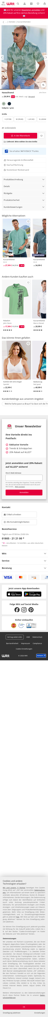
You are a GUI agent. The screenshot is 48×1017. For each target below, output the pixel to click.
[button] (3, 3)
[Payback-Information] (41, 656)
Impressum (25, 643)
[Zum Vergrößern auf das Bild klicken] (43, 85)
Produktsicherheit (12, 200)
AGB (28, 637)
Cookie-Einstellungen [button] (24, 649)
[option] (4, 104)
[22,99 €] (16, 360)
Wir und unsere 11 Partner (14, 888)
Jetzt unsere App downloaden (24, 588)
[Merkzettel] (38, 3)
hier (17, 917)
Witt (4, 553)
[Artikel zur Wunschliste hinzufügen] (41, 136)
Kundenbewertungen (13, 207)
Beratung (7, 568)
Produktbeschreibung (13, 179)
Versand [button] (31, 96)
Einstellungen (39, 1013)
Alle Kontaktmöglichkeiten (18, 522)
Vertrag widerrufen (14, 637)
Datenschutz (37, 637)
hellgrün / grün (8, 108)
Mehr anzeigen (20, 487)
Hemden (12, 22)
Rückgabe (8, 193)
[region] (24, 947)
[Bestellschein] (31, 3)
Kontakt (6, 507)
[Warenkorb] (44, 3)
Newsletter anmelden (31, 10)
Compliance (37, 643)
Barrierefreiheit (12, 643)
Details (7, 186)
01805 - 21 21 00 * (13, 538)
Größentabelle (10, 128)
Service (5, 560)
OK (24, 1007)
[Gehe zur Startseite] (11, 3)
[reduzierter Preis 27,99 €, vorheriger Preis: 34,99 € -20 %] (16, 238)
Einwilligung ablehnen (11, 1013)
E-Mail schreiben (12, 515)
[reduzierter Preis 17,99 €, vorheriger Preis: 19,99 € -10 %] (16, 299)
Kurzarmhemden (24, 22)
